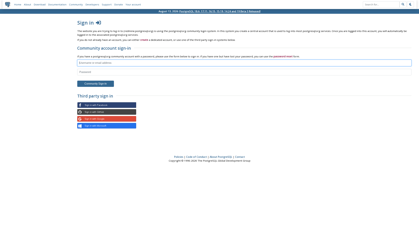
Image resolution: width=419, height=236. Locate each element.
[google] (106, 119)
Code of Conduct (196, 156)
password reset (283, 56)
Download (40, 4)
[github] (106, 112)
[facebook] (106, 105)
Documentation (57, 4)
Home (17, 4)
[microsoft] (106, 125)
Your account (133, 4)
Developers (92, 4)
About (27, 4)
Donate (118, 4)
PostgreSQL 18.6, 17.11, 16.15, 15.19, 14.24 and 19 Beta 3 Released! (220, 11)
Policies (178, 156)
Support (107, 4)
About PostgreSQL (221, 156)
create (144, 39)
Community (76, 4)
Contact (240, 156)
